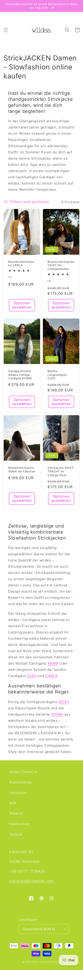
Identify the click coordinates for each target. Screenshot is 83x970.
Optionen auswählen (22, 305)
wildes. (35, 962)
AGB (12, 803)
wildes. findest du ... (25, 772)
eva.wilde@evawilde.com (31, 881)
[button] (6, 30)
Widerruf (16, 813)
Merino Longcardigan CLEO (57, 374)
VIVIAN (57, 714)
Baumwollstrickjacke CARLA (21, 263)
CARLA (51, 676)
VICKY (63, 702)
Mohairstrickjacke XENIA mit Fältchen (22, 469)
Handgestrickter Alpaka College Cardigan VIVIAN (20, 374)
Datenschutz (19, 824)
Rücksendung (20, 782)
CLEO (31, 676)
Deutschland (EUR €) (39, 929)
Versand (15, 834)
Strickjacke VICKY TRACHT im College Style (60, 471)
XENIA (53, 663)
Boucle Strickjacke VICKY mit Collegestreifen (60, 265)
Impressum (18, 792)
